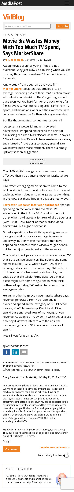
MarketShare (12, 88)
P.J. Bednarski (14, 59)
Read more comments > (55, 447)
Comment (11, 449)
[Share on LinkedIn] (15, 352)
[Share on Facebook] (6, 352)
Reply (6, 441)
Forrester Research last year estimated (31, 205)
